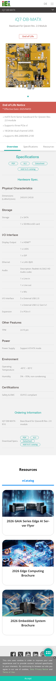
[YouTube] (28, 654)
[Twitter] (20, 653)
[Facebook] (13, 654)
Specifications (30, 146)
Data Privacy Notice (39, 669)
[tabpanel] (28, 66)
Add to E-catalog (28, 169)
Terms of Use (9, 672)
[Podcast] (43, 654)
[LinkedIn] (35, 654)
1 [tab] (28, 96)
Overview (12, 146)
